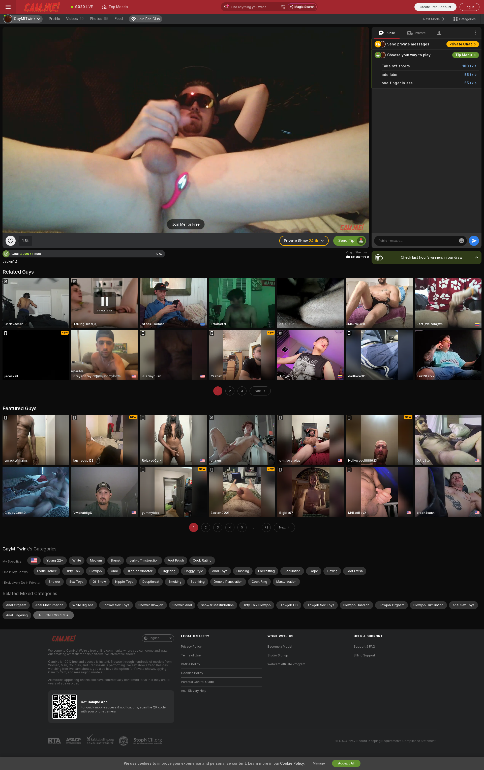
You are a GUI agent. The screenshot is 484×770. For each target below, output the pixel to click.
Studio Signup (277, 655)
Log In (469, 7)
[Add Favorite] (11, 241)
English (154, 638)
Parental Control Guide (197, 682)
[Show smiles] (462, 241)
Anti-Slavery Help (193, 691)
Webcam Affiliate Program (286, 664)
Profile (54, 18)
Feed (118, 18)
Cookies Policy (192, 673)
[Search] (283, 6)
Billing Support (364, 655)
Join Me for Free (186, 224)
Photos (99, 18)
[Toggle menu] (8, 7)
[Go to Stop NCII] (148, 741)
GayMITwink (16, 548)
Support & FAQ (364, 646)
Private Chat (460, 44)
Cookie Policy (292, 763)
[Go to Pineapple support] (124, 741)
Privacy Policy (191, 646)
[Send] (474, 241)
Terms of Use (191, 655)
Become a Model (279, 646)
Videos (75, 18)
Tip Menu (463, 55)
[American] (34, 560)
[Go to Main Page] (41, 7)
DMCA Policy (190, 664)
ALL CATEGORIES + (54, 615)
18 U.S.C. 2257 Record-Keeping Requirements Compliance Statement (385, 741)
